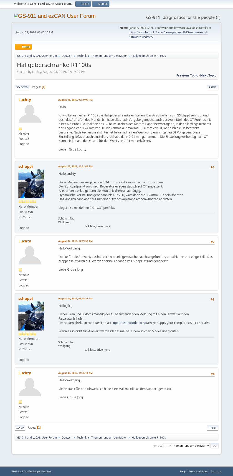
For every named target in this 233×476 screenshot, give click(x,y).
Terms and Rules (198, 471)
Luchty (24, 99)
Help (183, 471)
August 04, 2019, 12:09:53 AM (75, 241)
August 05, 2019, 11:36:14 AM (75, 373)
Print (212, 87)
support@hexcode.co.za (129, 323)
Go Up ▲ (216, 471)
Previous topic (187, 75)
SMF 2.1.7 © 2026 (22, 471)
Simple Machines (42, 471)
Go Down (22, 87)
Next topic (208, 75)
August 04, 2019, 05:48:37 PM (75, 298)
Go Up (20, 427)
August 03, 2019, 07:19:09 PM (75, 99)
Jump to (157, 445)
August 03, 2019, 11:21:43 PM (75, 166)
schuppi (25, 166)
